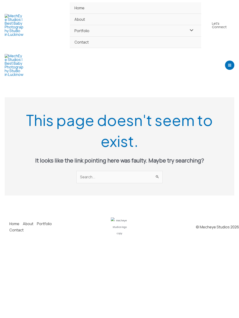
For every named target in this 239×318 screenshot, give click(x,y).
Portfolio (81, 30)
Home (79, 7)
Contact (81, 42)
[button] (220, 25)
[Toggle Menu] (190, 30)
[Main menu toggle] (229, 65)
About (79, 19)
